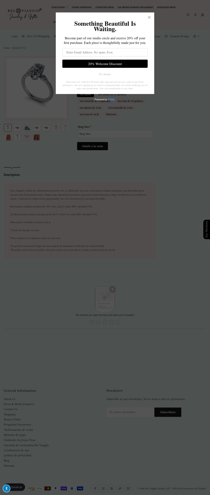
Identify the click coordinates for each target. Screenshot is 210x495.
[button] (6, 488)
